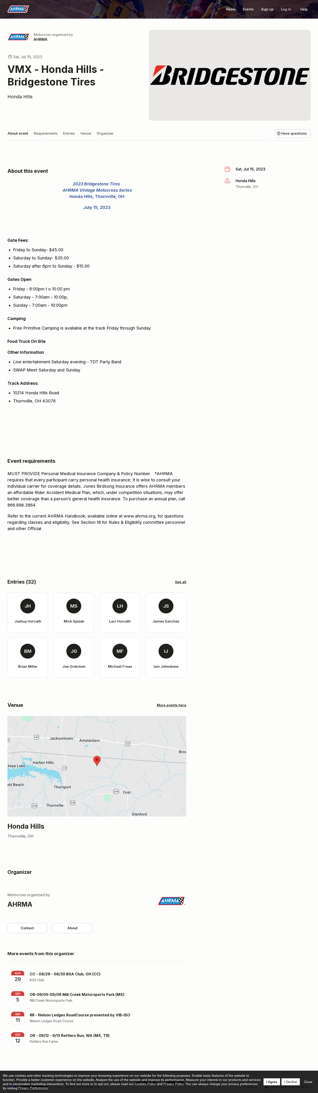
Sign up (267, 9)
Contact (27, 928)
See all (180, 582)
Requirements (46, 133)
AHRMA (40, 39)
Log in (286, 9)
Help (304, 9)
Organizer (105, 133)
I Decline (290, 1082)
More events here (171, 705)
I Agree (271, 1082)
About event (17, 133)
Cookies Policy (145, 1084)
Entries (69, 133)
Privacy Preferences (33, 1088)
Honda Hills (20, 96)
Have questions (294, 133)
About (72, 928)
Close (308, 1082)
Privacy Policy (173, 1084)
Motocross (42, 34)
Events (248, 9)
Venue (85, 133)
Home (230, 9)
